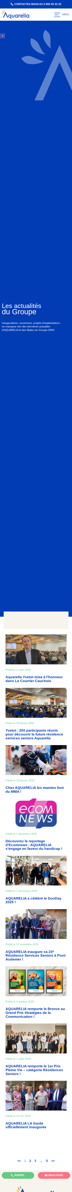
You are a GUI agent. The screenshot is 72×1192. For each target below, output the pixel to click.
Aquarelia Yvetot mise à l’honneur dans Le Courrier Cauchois (34, 679)
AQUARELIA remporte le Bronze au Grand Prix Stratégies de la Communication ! (35, 1013)
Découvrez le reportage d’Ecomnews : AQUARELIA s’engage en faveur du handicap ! (34, 845)
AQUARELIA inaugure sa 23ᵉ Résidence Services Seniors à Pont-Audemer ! (36, 955)
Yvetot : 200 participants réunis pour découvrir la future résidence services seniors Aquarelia (34, 734)
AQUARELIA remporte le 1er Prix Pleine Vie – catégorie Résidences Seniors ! (34, 1070)
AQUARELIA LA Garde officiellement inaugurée (26, 1125)
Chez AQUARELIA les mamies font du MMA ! (35, 789)
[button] (2, 35)
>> (53, 1160)
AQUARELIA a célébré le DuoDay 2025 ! (33, 900)
